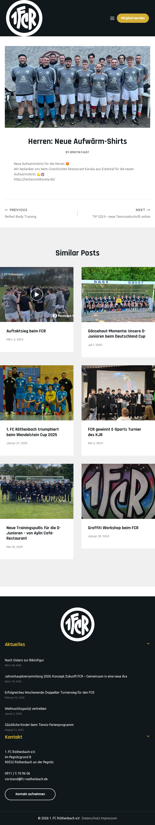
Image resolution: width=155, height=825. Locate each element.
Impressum (109, 818)
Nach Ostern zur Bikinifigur (24, 660)
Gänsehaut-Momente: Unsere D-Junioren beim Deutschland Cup (117, 333)
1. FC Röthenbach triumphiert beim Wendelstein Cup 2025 (32, 432)
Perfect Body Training (20, 213)
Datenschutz (91, 818)
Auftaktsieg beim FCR (26, 331)
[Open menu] (112, 18)
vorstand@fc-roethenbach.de (26, 779)
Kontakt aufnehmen (30, 794)
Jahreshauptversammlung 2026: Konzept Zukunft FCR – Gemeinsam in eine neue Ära (66, 676)
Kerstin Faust (79, 152)
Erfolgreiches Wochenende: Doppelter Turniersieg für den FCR (49, 692)
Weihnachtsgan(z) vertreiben (25, 708)
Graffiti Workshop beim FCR (113, 528)
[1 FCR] (24, 18)
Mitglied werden (133, 18)
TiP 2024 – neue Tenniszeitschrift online (121, 213)
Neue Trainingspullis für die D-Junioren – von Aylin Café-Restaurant (33, 533)
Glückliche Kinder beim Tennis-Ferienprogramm (39, 725)
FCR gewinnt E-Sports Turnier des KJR (114, 432)
